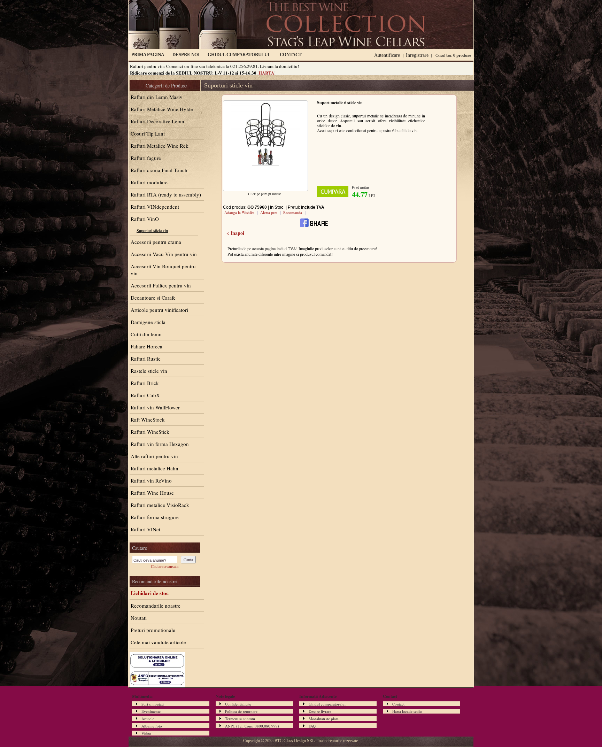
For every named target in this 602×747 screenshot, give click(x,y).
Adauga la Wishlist (239, 212)
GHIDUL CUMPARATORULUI (238, 54)
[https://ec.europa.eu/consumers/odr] (157, 668)
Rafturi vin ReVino (151, 480)
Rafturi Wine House (152, 492)
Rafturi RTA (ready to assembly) (166, 194)
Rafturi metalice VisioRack (160, 504)
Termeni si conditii (240, 718)
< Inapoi (235, 233)
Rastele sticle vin (149, 370)
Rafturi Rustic (146, 358)
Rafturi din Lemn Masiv (157, 96)
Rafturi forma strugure (155, 517)
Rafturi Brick (145, 382)
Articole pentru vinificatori (159, 309)
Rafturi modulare (149, 182)
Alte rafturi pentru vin (154, 456)
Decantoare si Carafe (153, 297)
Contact (398, 704)
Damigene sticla (148, 321)
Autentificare (387, 55)
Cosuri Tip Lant (148, 133)
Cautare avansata (164, 566)
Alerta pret (268, 212)
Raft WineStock (148, 419)
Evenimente (151, 711)
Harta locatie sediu (407, 711)
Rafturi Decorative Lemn (157, 121)
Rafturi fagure (146, 157)
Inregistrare (417, 55)
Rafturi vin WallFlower (155, 407)
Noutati (139, 617)
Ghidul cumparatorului (327, 704)
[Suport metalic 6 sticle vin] (265, 146)
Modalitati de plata (324, 718)
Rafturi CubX (145, 395)
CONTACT (291, 54)
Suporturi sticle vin (152, 230)
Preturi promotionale (153, 629)
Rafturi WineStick (150, 431)
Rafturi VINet (145, 529)
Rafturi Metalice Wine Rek (159, 145)
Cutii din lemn (146, 334)
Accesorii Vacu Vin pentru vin (164, 254)
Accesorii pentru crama (156, 241)
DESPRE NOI (186, 54)
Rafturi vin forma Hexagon (160, 443)
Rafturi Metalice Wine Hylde (162, 109)
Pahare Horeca (146, 346)
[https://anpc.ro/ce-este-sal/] (157, 685)
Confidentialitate (238, 704)
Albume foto (151, 726)
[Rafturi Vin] (301, 47)
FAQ (312, 726)
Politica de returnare (241, 711)
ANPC (230, 726)
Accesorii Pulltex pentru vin (161, 285)
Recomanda (292, 212)
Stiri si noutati (152, 704)
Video (146, 733)
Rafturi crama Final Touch (159, 170)
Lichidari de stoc (150, 593)
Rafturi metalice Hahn (154, 468)
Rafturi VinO (145, 218)
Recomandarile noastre (155, 605)
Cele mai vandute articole (158, 642)
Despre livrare (320, 711)
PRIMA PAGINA (147, 54)
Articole (147, 718)
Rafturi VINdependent (155, 206)
